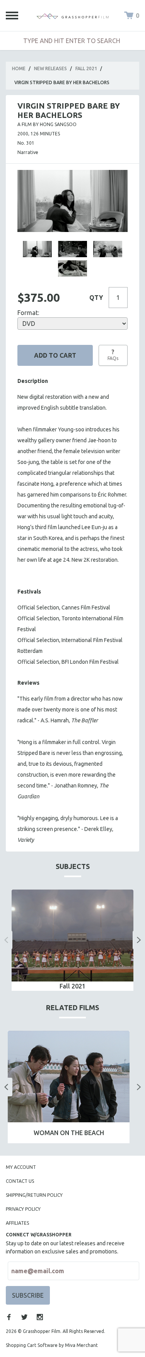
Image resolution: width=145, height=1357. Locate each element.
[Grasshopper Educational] (72, 15)
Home (19, 68)
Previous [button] (6, 940)
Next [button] (139, 940)
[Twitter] (24, 1317)
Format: (28, 312)
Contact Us (20, 1181)
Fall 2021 (86, 68)
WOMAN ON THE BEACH (69, 1132)
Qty (96, 297)
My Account (21, 1167)
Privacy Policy (23, 1209)
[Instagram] (40, 1317)
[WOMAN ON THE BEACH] (69, 1076)
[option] (72, 940)
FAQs (112, 354)
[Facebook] (9, 1317)
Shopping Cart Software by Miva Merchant (52, 1345)
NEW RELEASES (50, 68)
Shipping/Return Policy (34, 1195)
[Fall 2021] (72, 935)
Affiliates (17, 1222)
